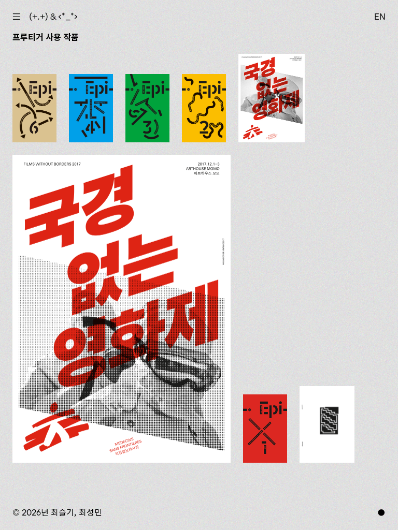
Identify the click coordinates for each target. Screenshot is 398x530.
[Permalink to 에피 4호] (91, 108)
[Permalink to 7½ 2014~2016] (327, 424)
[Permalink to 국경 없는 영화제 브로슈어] (271, 98)
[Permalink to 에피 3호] (147, 108)
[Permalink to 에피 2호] (204, 108)
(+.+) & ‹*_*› (53, 16)
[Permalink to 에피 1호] (265, 428)
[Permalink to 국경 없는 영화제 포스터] (121, 309)
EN (380, 16)
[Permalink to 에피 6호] (34, 108)
